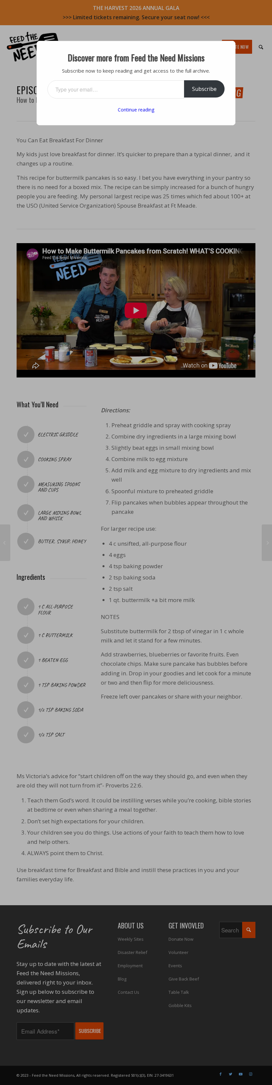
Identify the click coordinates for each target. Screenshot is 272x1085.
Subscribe (204, 89)
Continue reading (136, 109)
